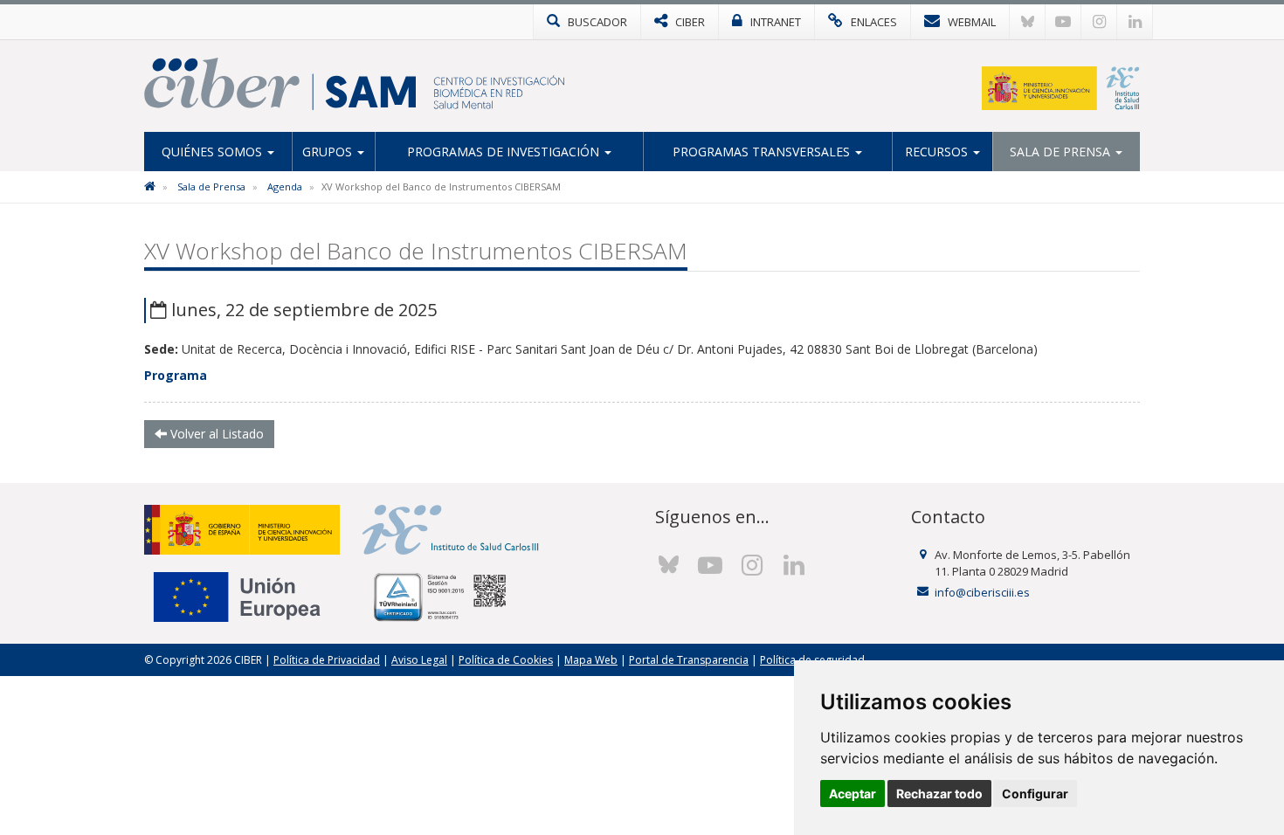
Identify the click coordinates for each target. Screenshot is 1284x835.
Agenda (284, 186)
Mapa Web (591, 659)
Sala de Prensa (1062, 151)
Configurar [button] (1035, 793)
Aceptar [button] (852, 793)
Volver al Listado (215, 433)
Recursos (938, 151)
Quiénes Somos (214, 151)
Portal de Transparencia (689, 659)
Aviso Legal (419, 659)
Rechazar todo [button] (939, 793)
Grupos (329, 151)
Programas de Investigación (505, 151)
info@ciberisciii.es (982, 592)
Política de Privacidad (326, 659)
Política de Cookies (506, 659)
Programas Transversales (763, 151)
